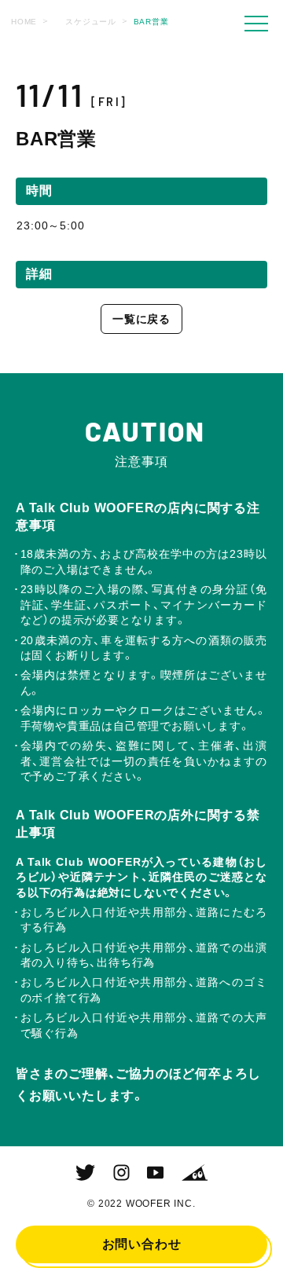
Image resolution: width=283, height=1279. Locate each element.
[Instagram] (121, 1173)
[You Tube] (155, 1173)
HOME (24, 21)
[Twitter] (85, 1173)
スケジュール (90, 21)
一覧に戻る (141, 319)
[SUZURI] (195, 1173)
